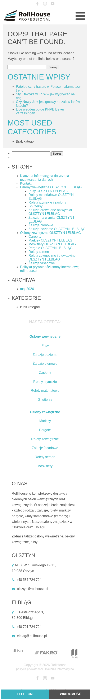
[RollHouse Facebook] (37, 3)
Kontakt (25, 183)
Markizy (45, 421)
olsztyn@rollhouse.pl (32, 589)
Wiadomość (70, 694)
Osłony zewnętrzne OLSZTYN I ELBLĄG (50, 233)
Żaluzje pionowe (40, 225)
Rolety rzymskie (45, 381)
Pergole (45, 430)
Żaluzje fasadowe (41, 263)
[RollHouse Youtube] (52, 3)
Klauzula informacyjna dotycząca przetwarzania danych (44, 177)
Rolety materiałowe (45, 390)
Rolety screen (38, 252)
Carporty (34, 236)
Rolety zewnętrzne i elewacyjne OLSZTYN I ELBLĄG (52, 257)
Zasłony (45, 372)
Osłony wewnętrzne (45, 336)
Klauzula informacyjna (59, 669)
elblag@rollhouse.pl (32, 636)
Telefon (25, 694)
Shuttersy (35, 206)
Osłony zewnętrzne (45, 412)
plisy (34, 542)
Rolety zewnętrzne (45, 439)
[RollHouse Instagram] (45, 3)
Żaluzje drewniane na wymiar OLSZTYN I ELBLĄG (50, 212)
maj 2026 (27, 289)
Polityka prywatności (29, 669)
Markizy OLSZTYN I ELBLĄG (50, 240)
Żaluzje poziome (45, 354)
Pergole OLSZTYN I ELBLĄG (50, 248)
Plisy (45, 345)
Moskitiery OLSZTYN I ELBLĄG (52, 244)
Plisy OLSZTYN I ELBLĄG (48, 191)
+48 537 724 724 (28, 580)
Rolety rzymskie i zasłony (47, 202)
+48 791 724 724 (28, 627)
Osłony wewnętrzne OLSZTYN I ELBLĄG (51, 187)
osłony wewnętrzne (49, 536)
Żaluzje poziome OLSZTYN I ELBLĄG (56, 229)
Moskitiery (45, 466)
